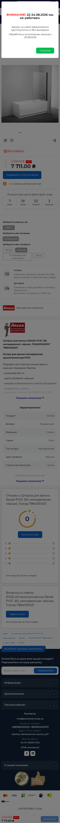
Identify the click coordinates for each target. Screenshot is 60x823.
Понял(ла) (45, 50)
